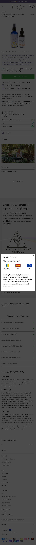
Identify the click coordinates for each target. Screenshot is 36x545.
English (7, 257)
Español (14, 257)
